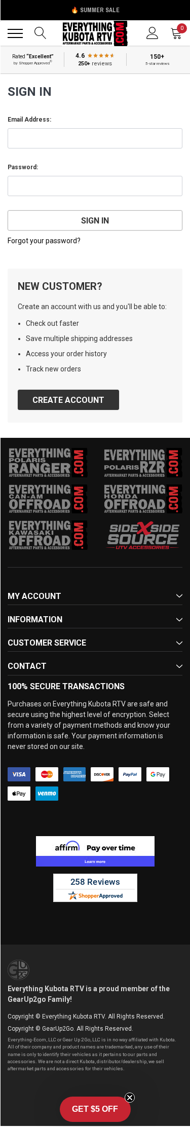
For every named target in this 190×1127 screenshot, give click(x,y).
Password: (23, 167)
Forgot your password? (44, 241)
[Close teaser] (130, 1098)
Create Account (68, 400)
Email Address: (29, 119)
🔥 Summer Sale (95, 10)
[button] (95, 1109)
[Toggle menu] (15, 33)
